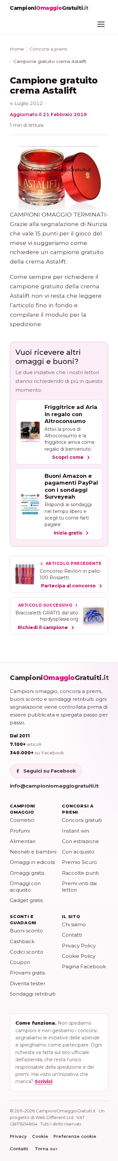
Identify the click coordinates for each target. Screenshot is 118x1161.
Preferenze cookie (74, 1136)
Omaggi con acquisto (25, 886)
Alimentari (22, 841)
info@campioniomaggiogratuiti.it (54, 786)
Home (17, 49)
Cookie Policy (78, 956)
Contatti (72, 935)
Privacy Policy (79, 945)
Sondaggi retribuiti (32, 994)
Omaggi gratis (27, 873)
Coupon (20, 962)
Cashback (22, 941)
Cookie (40, 1136)
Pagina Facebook (84, 966)
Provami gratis (27, 973)
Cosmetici (22, 820)
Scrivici (43, 1081)
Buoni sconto (26, 930)
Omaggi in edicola (32, 862)
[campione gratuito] (59, 178)
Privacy (18, 1136)
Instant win (75, 831)
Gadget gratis (26, 900)
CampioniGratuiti (59, 677)
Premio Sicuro (79, 862)
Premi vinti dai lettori (79, 886)
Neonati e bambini (33, 852)
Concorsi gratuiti (82, 820)
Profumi (20, 831)
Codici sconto (26, 952)
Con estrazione (80, 841)
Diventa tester (27, 983)
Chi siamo (74, 924)
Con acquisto (78, 852)
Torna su (46, 1148)
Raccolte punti (80, 873)
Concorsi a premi (48, 49)
